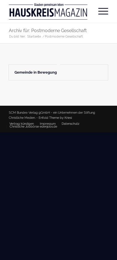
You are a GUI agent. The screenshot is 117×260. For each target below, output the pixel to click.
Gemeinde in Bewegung (35, 72)
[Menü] (100, 11)
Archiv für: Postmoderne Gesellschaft (48, 30)
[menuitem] (100, 11)
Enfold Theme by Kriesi (55, 118)
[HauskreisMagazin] (48, 11)
